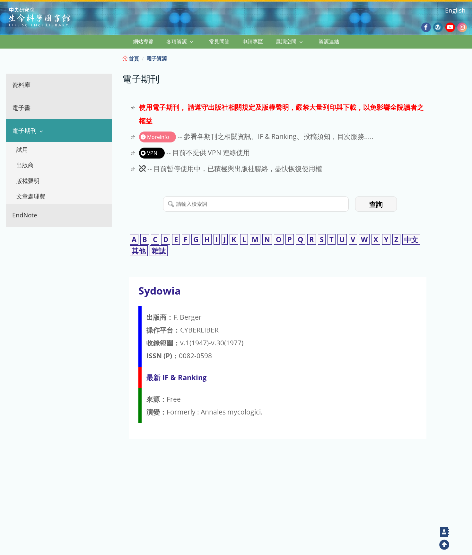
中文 (411, 239)
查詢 (376, 204)
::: (466, 57)
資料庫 (21, 84)
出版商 (25, 165)
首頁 (133, 58)
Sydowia (159, 290)
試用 (22, 149)
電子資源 (156, 58)
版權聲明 (27, 181)
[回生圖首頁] (47, 17)
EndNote (24, 215)
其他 (139, 251)
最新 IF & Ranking (176, 377)
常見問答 (219, 41)
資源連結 (329, 41)
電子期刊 (24, 130)
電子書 (21, 107)
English (455, 10)
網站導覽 (143, 41)
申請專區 (252, 41)
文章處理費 (30, 196)
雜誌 (159, 251)
